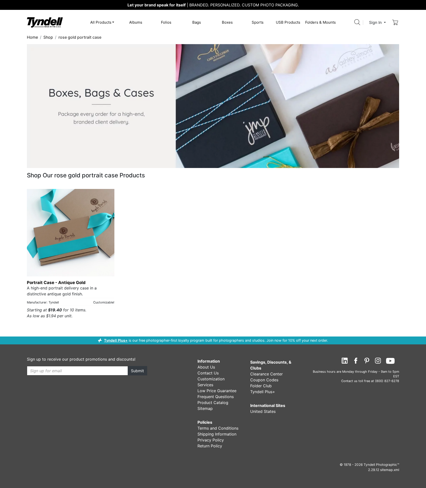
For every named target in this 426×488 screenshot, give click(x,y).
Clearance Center (266, 373)
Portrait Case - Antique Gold (56, 282)
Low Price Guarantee (216, 390)
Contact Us (208, 372)
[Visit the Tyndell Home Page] (45, 22)
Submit (137, 370)
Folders (320, 22)
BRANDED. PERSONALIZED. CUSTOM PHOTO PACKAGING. (213, 4)
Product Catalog (212, 402)
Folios (166, 22)
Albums (135, 22)
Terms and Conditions (217, 428)
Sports (258, 22)
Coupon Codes (264, 379)
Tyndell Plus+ (116, 340)
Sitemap (205, 408)
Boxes (227, 22)
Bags (196, 22)
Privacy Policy (210, 440)
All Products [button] (100, 22)
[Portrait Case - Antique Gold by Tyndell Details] (70, 232)
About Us (206, 367)
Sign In (376, 22)
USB (288, 22)
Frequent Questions (215, 396)
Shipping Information (216, 434)
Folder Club (261, 385)
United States (263, 411)
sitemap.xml (389, 470)
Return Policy (209, 445)
